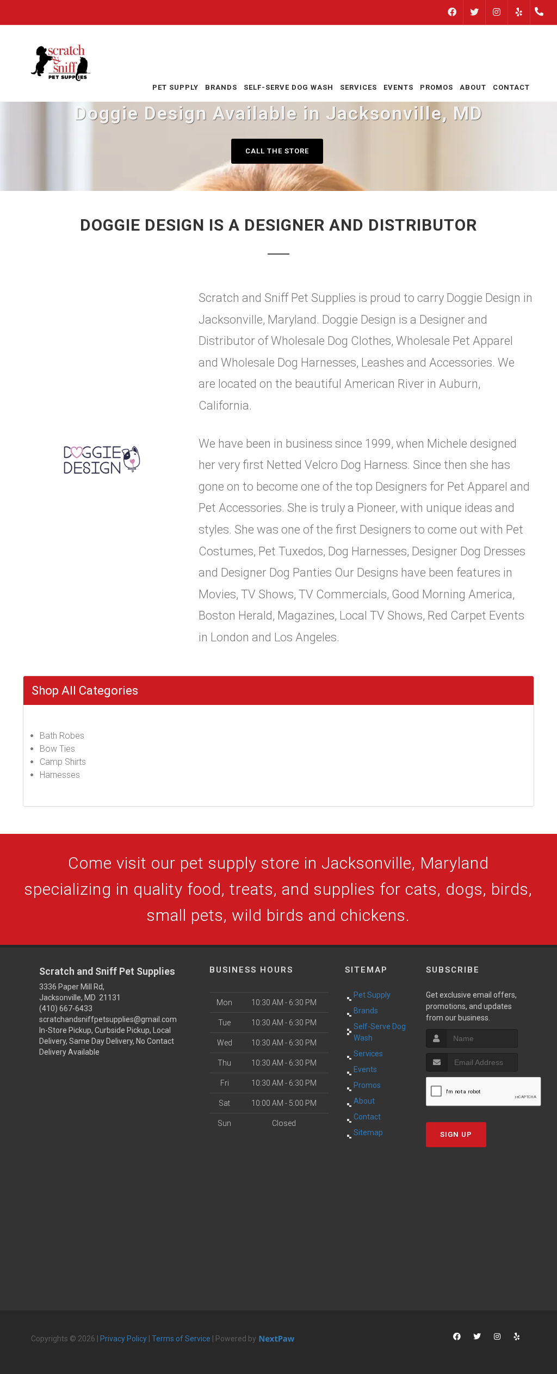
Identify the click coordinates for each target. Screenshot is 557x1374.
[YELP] (519, 12)
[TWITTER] (474, 12)
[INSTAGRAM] (497, 12)
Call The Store (277, 151)
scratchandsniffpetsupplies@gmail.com (108, 1019)
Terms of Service (181, 1338)
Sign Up (456, 1134)
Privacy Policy (123, 1338)
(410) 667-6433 (65, 1008)
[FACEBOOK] (452, 12)
